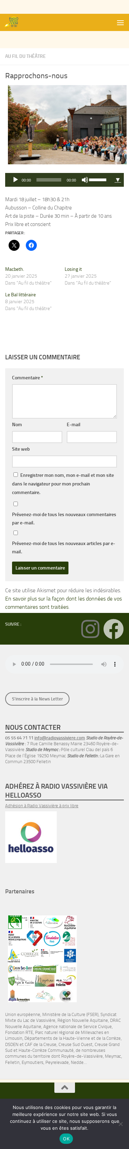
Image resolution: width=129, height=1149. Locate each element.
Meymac (113, 1056)
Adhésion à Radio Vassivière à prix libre (41, 805)
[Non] (120, 1123)
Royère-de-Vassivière (82, 1056)
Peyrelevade (57, 1062)
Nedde (77, 1062)
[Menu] (120, 22)
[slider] (98, 179)
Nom (17, 425)
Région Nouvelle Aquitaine (82, 1020)
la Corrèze (111, 1038)
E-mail (73, 425)
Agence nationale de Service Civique (77, 1026)
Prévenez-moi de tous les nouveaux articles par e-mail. (63, 548)
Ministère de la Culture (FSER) (70, 1014)
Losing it (73, 269)
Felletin (12, 1062)
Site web (21, 449)
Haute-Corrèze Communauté (46, 1050)
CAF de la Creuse (40, 1044)
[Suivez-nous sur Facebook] (113, 629)
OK (66, 1138)
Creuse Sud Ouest (75, 1044)
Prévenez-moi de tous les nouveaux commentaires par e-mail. (64, 519)
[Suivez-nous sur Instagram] (90, 629)
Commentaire (27, 378)
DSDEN (12, 1044)
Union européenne (22, 1014)
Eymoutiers (32, 1062)
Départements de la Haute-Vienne (57, 1038)
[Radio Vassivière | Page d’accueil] (14, 22)
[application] (58, 180)
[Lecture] (15, 179)
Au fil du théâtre (25, 56)
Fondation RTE (19, 1032)
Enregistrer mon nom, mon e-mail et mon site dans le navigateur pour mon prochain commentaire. (63, 483)
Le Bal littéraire (20, 295)
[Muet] (85, 179)
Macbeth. (14, 269)
